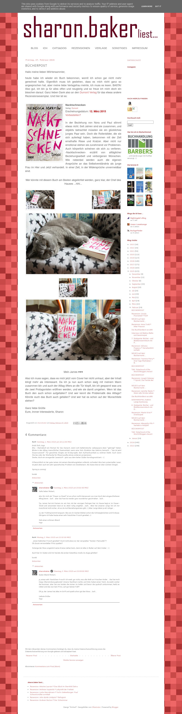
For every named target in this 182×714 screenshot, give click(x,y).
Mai (133, 297)
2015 (132, 271)
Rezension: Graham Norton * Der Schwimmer (49, 700)
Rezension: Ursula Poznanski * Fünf (140, 314)
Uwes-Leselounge (138, 224)
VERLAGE (101, 48)
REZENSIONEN (81, 48)
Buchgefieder (136, 230)
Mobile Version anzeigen (73, 660)
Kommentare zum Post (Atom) (47, 666)
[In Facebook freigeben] (82, 423)
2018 (132, 261)
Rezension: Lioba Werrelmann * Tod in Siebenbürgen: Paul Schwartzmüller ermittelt (54, 693)
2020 (132, 254)
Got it (158, 6)
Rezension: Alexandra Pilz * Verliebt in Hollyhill (143, 424)
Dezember (136, 274)
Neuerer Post (31, 655)
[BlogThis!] (77, 423)
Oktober (135, 281)
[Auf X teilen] (79, 423)
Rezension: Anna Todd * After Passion (141, 325)
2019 (132, 258)
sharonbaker (44, 487)
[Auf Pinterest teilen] (85, 423)
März (134, 304)
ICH (45, 48)
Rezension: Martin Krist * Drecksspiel (142, 413)
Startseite (74, 655)
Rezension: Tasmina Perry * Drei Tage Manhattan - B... (143, 360)
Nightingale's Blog (138, 218)
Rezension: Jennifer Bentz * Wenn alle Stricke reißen (143, 392)
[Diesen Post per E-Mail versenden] (74, 423)
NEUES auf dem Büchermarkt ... (139, 320)
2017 (132, 264)
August (135, 287)
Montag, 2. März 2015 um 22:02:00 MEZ (54, 537)
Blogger (115, 707)
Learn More (146, 6)
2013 (132, 445)
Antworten (36, 478)
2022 (132, 248)
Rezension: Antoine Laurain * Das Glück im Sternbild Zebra (54, 686)
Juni (133, 294)
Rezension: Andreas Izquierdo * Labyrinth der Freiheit (52, 689)
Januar (135, 438)
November (136, 277)
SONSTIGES (119, 48)
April (134, 300)
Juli (133, 290)
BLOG (34, 48)
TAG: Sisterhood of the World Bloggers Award (142, 370)
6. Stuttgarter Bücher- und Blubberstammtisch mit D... (142, 407)
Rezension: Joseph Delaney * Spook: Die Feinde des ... (143, 380)
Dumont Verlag (88, 92)
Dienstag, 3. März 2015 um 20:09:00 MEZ (71, 571)
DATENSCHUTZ (134, 60)
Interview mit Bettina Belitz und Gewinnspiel (142, 334)
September (136, 284)
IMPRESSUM (139, 48)
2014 (132, 442)
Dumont (75, 108)
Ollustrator (96, 707)
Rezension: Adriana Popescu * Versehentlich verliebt (143, 348)
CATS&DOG (59, 48)
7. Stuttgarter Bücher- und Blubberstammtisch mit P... (142, 340)
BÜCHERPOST (138, 310)
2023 (132, 244)
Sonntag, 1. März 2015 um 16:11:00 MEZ (54, 442)
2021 (132, 251)
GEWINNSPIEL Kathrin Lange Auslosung (141, 400)
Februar (135, 307)
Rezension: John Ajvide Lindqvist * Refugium (48, 697)
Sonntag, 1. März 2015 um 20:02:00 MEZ (71, 487)
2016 (132, 268)
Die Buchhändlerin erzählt (142, 330)
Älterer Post (116, 655)
